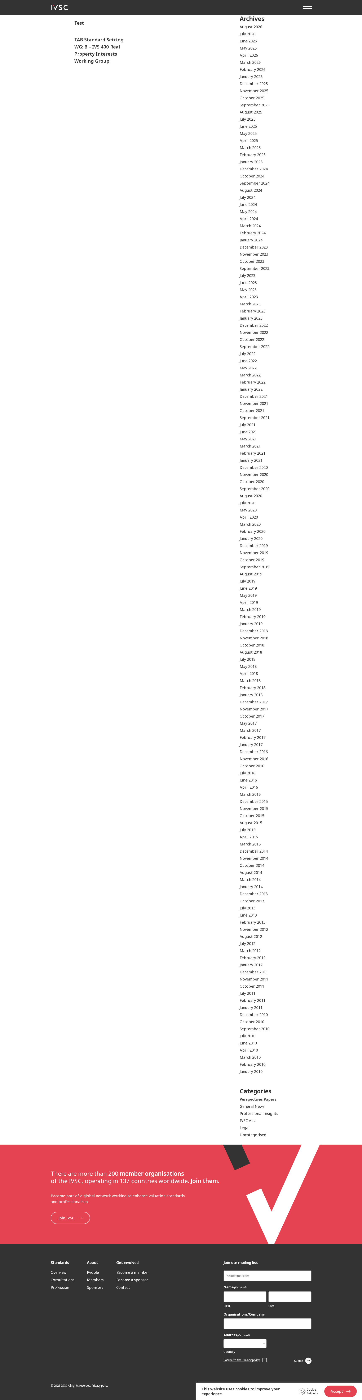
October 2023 (252, 261)
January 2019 (251, 623)
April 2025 (249, 140)
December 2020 (254, 467)
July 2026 (247, 33)
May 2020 (248, 510)
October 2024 (252, 176)
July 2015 (247, 829)
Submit (298, 1360)
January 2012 (251, 964)
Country (229, 1351)
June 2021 (248, 431)
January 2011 (251, 1007)
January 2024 (251, 239)
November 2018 (254, 637)
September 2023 (254, 268)
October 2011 (252, 986)
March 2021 (250, 446)
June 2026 (248, 40)
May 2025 (248, 133)
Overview (58, 1272)
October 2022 (252, 339)
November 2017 (254, 708)
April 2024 (249, 218)
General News (252, 1106)
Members (95, 1279)
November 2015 (254, 808)
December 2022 (254, 325)
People (93, 1272)
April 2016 (249, 787)
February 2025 (252, 154)
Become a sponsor (132, 1279)
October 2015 (252, 815)
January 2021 (251, 460)
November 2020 (254, 474)
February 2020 (252, 531)
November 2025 (254, 90)
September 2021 (254, 417)
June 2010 (248, 1043)
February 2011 (252, 1000)
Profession (60, 1287)
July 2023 (247, 275)
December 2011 (254, 971)
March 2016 (250, 794)
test (79, 23)
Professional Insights (259, 1113)
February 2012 (252, 957)
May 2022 (248, 367)
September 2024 (254, 183)
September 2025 (254, 104)
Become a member (132, 1272)
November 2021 (254, 403)
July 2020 (247, 502)
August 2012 (251, 936)
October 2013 (252, 900)
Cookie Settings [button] (312, 1391)
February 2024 (252, 232)
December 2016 (254, 751)
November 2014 (254, 858)
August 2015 (251, 822)
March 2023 (250, 303)
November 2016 (254, 758)
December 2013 (254, 893)
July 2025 (247, 119)
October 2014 (252, 865)
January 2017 (251, 744)
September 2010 (254, 1028)
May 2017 (248, 723)
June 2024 (248, 204)
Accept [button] (337, 1391)
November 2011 (254, 979)
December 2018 (254, 630)
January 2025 (251, 161)
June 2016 (248, 780)
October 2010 (252, 1021)
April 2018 (249, 673)
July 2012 (247, 943)
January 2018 (251, 694)
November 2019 (254, 552)
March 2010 (250, 1057)
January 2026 (251, 76)
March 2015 (250, 844)
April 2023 (249, 296)
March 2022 (250, 374)
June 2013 (248, 915)
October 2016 (252, 765)
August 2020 (251, 495)
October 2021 (252, 410)
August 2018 (251, 652)
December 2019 (254, 545)
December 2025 (254, 83)
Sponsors (95, 1287)
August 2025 (251, 112)
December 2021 (254, 396)
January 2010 (251, 1071)
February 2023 (252, 311)
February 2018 (252, 687)
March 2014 (250, 879)
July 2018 (247, 659)
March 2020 (250, 524)
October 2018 (252, 645)
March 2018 (250, 680)
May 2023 (248, 289)
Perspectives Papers (258, 1099)
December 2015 (254, 801)
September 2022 (254, 346)
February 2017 (252, 737)
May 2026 (248, 48)
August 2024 (251, 190)
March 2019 (250, 609)
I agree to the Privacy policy (242, 1360)
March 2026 (250, 62)
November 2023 (254, 254)
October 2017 (252, 716)
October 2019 (252, 559)
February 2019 (252, 616)
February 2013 (252, 922)
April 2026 (249, 55)
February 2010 (252, 1064)
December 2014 (254, 851)
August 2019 (251, 573)
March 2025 (250, 147)
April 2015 (249, 836)
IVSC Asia (248, 1120)
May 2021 (248, 438)
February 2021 (252, 453)
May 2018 (248, 666)
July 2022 (247, 353)
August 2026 (251, 26)
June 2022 (248, 360)
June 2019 (248, 588)
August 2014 (251, 872)
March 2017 (250, 730)
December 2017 (254, 701)
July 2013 (247, 907)
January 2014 (251, 886)
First (227, 1306)
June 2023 (248, 282)
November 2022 (254, 332)
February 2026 (252, 69)
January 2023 (251, 318)
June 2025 (248, 126)
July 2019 (247, 581)
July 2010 (247, 1035)
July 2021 (247, 424)
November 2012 (254, 929)
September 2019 (254, 566)
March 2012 (250, 950)
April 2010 (249, 1050)
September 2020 (254, 488)
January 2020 (251, 538)
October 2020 (252, 481)
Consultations (63, 1279)
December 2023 (254, 247)
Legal (244, 1127)
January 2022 (251, 389)
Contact (123, 1287)
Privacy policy (100, 1385)
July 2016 (247, 772)
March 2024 (250, 225)
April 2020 (249, 517)
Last (271, 1306)
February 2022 (252, 382)
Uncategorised (253, 1134)
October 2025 (252, 97)
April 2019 (249, 602)
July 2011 (247, 993)
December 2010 (254, 1014)
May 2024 (248, 211)
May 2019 (248, 595)
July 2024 (247, 197)
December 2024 (254, 168)
